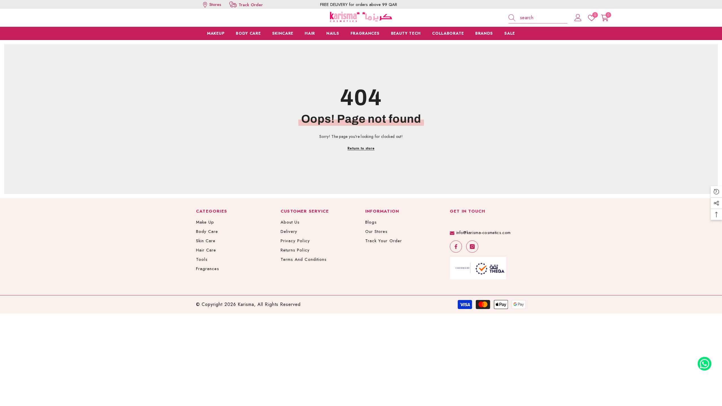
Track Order (251, 5)
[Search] (538, 17)
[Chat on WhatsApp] (704, 362)
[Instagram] (472, 246)
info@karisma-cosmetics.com (483, 233)
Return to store (361, 148)
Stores (214, 4)
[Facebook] (456, 246)
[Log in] (578, 17)
